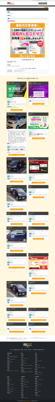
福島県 (8, 369)
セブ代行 (12, 82)
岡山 (22, 384)
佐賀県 (36, 380)
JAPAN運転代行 (32, 282)
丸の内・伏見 (40, 374)
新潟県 (36, 355)
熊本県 (36, 385)
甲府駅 (10, 62)
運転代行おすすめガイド (27, 400)
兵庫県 (8, 387)
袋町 (41, 367)
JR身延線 (9, 64)
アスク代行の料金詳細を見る (38, 224)
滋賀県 (8, 380)
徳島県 (22, 390)
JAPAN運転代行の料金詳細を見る (38, 293)
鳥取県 (22, 378)
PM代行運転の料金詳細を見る (16, 181)
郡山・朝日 (9, 370)
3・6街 (14, 356)
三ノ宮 (9, 388)
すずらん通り (9, 357)
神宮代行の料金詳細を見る (16, 224)
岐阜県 (36, 368)
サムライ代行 (31, 158)
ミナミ (10, 386)
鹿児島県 (36, 392)
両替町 (39, 372)
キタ (8, 386)
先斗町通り (12, 384)
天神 (39, 379)
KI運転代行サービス (11, 254)
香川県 (22, 392)
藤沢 (24, 372)
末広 (15, 357)
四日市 (9, 379)
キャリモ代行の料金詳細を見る (38, 331)
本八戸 (9, 359)
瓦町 (22, 393)
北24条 (12, 356)
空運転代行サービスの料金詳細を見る (16, 154)
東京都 (22, 367)
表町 (26, 384)
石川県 (36, 359)
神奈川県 (22, 370)
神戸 (12, 388)
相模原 (31, 371)
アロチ (10, 393)
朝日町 (23, 379)
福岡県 (36, 378)
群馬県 (22, 359)
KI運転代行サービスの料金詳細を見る (16, 267)
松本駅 (44, 367)
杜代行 (30, 227)
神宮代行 (9, 213)
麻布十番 (30, 368)
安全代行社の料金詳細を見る (38, 138)
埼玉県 (22, 362)
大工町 (23, 356)
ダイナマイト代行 (32, 308)
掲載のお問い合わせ (41, 349)
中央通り (37, 367)
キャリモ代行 (31, 323)
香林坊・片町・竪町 (38, 360)
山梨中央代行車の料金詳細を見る (16, 331)
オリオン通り (23, 358)
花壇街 (25, 368)
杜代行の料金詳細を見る (38, 238)
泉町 (26, 358)
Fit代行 (30, 186)
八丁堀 (23, 386)
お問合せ (25, 349)
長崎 (36, 384)
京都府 (8, 383)
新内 (8, 393)
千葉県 (22, 364)
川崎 (26, 371)
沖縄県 (36, 394)
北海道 (8, 355)
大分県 (36, 387)
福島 (15, 370)
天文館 (37, 393)
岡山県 (22, 383)
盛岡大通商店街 (10, 361)
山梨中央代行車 (10, 323)
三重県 (8, 378)
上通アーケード (38, 386)
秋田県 (8, 365)
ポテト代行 (31, 254)
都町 (36, 388)
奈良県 (8, 390)
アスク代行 (31, 213)
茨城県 (22, 355)
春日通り (39, 365)
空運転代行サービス (11, 113)
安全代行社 (31, 113)
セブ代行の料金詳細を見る (16, 110)
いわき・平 (12, 370)
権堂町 (40, 367)
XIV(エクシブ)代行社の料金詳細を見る (16, 320)
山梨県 (36, 364)
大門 (11, 357)
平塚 (27, 371)
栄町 (21, 366)
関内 (24, 371)
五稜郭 (14, 357)
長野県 (36, 366)
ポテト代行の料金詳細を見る (38, 278)
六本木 (27, 368)
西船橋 (23, 365)
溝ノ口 (22, 372)
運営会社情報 (35, 349)
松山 (36, 395)
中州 (38, 379)
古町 (36, 356)
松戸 (24, 365)
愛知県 (36, 373)
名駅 (37, 374)
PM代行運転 (9, 158)
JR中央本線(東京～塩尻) (11, 61)
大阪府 (8, 385)
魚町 (14, 388)
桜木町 (37, 358)
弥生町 (25, 379)
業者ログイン (30, 349)
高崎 (24, 360)
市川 (27, 365)
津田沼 (31, 365)
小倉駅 (42, 379)
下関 (22, 388)
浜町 (40, 384)
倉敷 (24, 384)
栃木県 (22, 357)
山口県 (22, 387)
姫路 (10, 388)
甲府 (36, 365)
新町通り (14, 359)
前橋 (22, 360)
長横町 (11, 359)
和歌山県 (8, 392)
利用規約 (22, 349)
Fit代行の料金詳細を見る (38, 197)
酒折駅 (8, 62)
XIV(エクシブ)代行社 (11, 308)
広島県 (22, 385)
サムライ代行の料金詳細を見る (38, 182)
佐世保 (38, 384)
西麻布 (23, 368)
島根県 (22, 380)
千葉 (29, 365)
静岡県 (36, 371)
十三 (12, 386)
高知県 (22, 396)
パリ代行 (34, 82)
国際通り (39, 395)
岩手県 (8, 360)
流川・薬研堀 (26, 386)
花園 (16, 356)
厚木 (29, 371)
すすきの (9, 356)
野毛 (22, 371)
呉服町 (37, 372)
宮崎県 (36, 390)
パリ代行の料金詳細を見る (38, 103)
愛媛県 (22, 394)
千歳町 (41, 372)
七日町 (9, 368)
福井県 (36, 362)
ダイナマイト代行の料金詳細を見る (38, 320)
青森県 (8, 358)
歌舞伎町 (22, 369)
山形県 (8, 367)
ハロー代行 (9, 9)
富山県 (36, 357)
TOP (11, 349)
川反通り (9, 366)
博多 (36, 379)
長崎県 (36, 383)
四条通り (9, 384)
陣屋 (17, 370)
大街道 (23, 395)
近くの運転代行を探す (16, 349)
